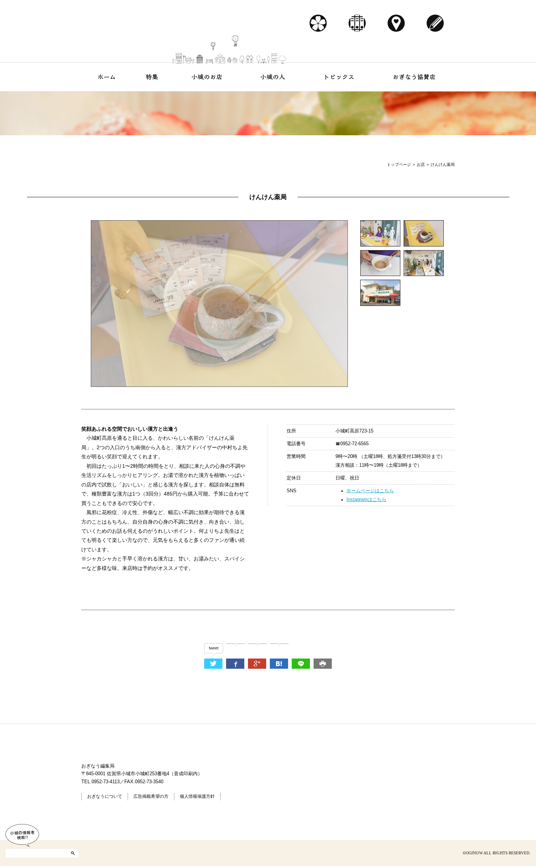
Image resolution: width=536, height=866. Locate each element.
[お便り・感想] (435, 23)
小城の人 (273, 76)
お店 (421, 164)
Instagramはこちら (366, 499)
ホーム (106, 76)
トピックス (339, 76)
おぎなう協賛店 (414, 76)
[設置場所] (396, 23)
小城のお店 (207, 76)
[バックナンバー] (357, 23)
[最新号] (318, 23)
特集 (152, 76)
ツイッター (114, 853)
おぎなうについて (104, 796)
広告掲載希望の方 (150, 796)
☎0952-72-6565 (352, 443)
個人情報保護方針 (197, 796)
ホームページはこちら (370, 490)
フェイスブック (96, 853)
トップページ (399, 164)
